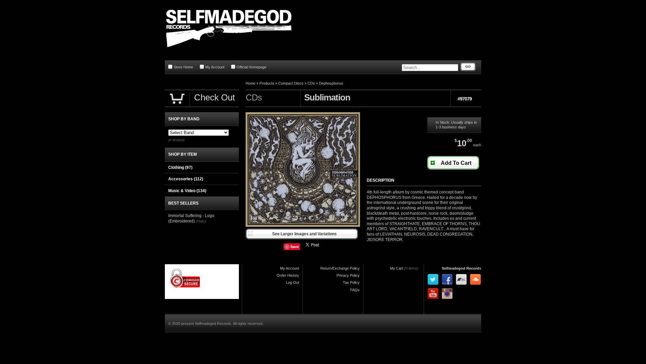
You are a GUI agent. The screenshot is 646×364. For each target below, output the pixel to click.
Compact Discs (290, 83)
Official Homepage (251, 67)
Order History (288, 275)
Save (294, 246)
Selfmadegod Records (461, 268)
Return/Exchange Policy (340, 268)
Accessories (185, 179)
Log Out (292, 282)
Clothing (180, 167)
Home (250, 83)
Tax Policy (351, 282)
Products (266, 83)
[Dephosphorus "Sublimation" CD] (303, 225)
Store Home (183, 67)
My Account (214, 67)
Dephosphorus (331, 83)
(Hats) (201, 221)
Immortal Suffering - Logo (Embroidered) (191, 218)
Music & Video (187, 190)
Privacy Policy (348, 275)
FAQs (355, 290)
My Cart (396, 268)
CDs (311, 83)
